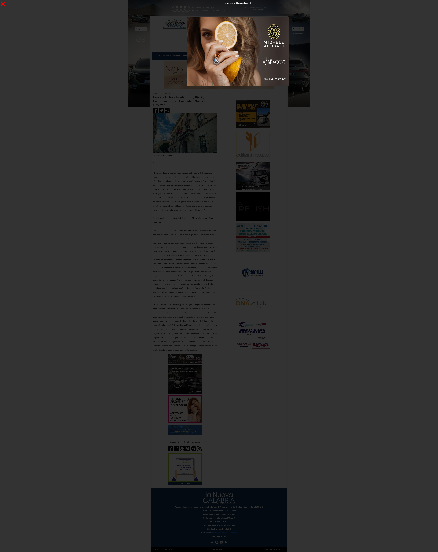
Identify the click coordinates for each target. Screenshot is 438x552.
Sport (219, 56)
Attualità (201, 56)
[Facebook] (212, 543)
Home (158, 56)
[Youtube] (221, 543)
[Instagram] (216, 543)
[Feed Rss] (226, 543)
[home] (215, 29)
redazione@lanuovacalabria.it (224, 533)
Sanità (193, 56)
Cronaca (176, 56)
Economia (210, 56)
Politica (185, 56)
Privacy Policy (278, 549)
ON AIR (277, 56)
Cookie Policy (268, 549)
